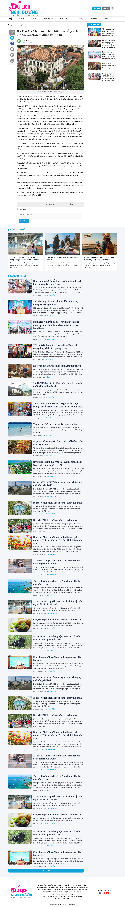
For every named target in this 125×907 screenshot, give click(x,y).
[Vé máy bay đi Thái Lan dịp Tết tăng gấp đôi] (20, 429)
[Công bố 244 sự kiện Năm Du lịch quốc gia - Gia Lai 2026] (20, 662)
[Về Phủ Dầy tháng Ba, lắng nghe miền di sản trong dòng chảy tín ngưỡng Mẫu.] (20, 351)
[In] (12, 55)
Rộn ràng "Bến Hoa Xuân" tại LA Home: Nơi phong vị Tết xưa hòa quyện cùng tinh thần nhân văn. (57, 540)
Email (106, 8)
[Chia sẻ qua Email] (12, 49)
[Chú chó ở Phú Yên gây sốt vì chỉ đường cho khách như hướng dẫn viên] (20, 878)
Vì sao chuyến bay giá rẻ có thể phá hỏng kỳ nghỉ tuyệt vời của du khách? (24, 259)
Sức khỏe (51, 339)
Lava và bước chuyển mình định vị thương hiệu (57, 365)
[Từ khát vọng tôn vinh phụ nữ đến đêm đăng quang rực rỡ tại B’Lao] (20, 307)
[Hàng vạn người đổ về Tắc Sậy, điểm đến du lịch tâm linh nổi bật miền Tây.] (20, 286)
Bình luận (12, 32)
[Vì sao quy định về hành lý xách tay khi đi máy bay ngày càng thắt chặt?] (99, 244)
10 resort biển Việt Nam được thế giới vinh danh (57, 502)
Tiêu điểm (51, 295)
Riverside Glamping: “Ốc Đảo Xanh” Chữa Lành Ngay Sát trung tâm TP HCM (57, 463)
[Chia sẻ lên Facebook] (12, 43)
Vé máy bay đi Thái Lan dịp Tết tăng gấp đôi (55, 423)
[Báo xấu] (12, 61)
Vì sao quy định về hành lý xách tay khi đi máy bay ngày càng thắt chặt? (99, 259)
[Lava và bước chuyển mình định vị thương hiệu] (20, 371)
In (72, 204)
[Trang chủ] (10, 19)
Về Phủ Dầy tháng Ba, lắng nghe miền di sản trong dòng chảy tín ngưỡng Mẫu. (55, 347)
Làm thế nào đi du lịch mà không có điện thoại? (62, 259)
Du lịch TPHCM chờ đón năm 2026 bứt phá (55, 519)
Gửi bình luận (24, 221)
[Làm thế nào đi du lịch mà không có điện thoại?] (62, 244)
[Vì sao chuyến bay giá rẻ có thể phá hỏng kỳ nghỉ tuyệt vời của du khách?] (25, 244)
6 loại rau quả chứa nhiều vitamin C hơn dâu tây (57, 619)
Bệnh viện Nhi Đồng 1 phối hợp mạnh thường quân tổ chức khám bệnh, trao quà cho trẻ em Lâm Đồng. (56, 324)
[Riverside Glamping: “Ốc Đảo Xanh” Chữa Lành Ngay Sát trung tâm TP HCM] (20, 467)
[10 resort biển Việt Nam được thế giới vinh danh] (20, 508)
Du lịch (49, 359)
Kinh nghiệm (13, 252)
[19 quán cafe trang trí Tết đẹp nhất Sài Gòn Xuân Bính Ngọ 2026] (20, 447)
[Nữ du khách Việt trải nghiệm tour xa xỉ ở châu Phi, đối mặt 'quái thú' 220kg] (20, 642)
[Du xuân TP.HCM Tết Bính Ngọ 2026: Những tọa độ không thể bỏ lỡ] (20, 488)
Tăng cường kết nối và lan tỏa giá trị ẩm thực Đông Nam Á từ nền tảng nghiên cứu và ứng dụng (58, 405)
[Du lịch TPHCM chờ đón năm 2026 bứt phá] (20, 526)
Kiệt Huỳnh (26, 40)
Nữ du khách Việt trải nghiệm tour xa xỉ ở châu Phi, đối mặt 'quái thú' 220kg (56, 638)
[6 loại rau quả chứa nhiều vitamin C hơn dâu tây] (20, 625)
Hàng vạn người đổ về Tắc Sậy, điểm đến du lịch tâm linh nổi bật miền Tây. (57, 282)
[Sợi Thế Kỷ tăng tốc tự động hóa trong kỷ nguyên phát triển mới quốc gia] (20, 389)
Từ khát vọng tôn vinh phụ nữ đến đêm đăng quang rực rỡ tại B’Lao (55, 303)
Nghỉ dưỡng (52, 496)
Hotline (97, 8)
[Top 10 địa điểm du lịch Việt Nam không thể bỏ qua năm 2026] (20, 586)
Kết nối (49, 377)
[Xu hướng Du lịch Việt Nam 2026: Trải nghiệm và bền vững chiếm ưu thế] (20, 566)
